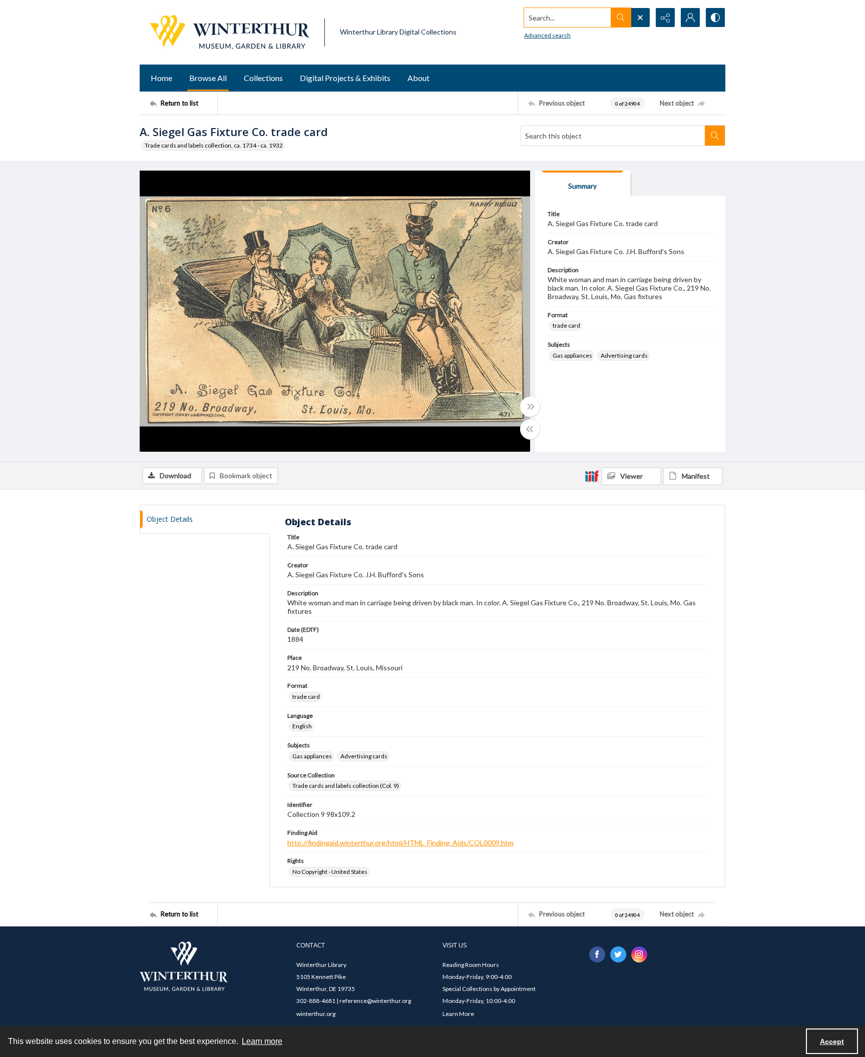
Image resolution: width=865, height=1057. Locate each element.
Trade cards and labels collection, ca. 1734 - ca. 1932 (214, 145)
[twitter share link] (618, 954)
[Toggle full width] (530, 407)
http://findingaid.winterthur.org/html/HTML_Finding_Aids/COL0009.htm (400, 842)
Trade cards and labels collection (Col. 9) (345, 785)
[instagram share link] (639, 954)
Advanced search (547, 35)
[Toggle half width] (530, 429)
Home (161, 78)
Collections (263, 78)
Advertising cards (624, 355)
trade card (566, 325)
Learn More (458, 1013)
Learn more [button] (262, 1041)
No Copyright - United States (329, 871)
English (302, 726)
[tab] (582, 183)
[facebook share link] (597, 954)
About (418, 78)
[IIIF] (592, 475)
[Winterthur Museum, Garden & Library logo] (229, 32)
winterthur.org (315, 1013)
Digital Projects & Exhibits (345, 78)
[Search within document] (715, 136)
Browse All (208, 78)
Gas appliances (572, 355)
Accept (832, 1041)
